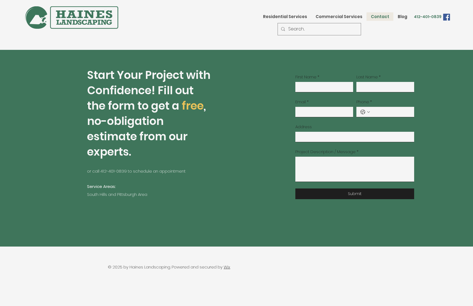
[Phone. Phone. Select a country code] (365, 112)
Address (303, 127)
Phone (364, 102)
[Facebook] (446, 17)
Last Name (368, 77)
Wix (227, 267)
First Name (307, 77)
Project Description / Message (327, 152)
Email (302, 102)
